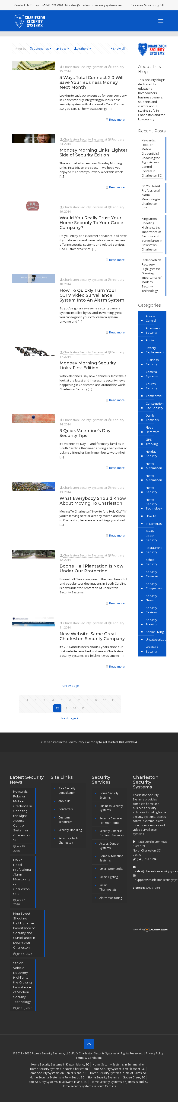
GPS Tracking (152, 441)
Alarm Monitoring (110, 898)
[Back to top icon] (89, 1044)
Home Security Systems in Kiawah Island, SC (60, 1064)
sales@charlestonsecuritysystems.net (96, 5)
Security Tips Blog (70, 830)
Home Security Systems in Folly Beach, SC (57, 1077)
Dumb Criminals (152, 417)
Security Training (151, 622)
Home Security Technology (154, 504)
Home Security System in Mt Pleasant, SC (118, 1069)
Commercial (154, 396)
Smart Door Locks (111, 868)
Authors (83, 48)
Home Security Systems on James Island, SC (120, 1082)
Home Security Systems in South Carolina (89, 1086)
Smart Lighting (108, 877)
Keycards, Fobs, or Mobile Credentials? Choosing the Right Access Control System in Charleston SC (152, 157)
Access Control (151, 318)
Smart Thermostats (108, 887)
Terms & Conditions (89, 1057)
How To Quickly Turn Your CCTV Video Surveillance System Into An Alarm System (92, 295)
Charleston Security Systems (83, 67)
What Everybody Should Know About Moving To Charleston (93, 501)
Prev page (71, 686)
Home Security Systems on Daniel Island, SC (57, 1073)
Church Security (151, 386)
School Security (151, 562)
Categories (41, 48)
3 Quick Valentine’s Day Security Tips (85, 433)
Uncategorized (156, 639)
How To (151, 516)
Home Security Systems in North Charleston (59, 1069)
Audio (150, 340)
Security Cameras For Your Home (111, 820)
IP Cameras (154, 524)
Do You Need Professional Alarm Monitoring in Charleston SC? (151, 197)
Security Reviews (152, 610)
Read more (117, 119)
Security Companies (154, 586)
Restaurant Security (154, 550)
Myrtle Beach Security (151, 535)
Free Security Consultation (66, 790)
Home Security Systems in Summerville (118, 1064)
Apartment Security (153, 330)
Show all (119, 48)
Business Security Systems (111, 808)
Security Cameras (152, 574)
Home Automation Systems (111, 858)
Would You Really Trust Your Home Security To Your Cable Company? (91, 222)
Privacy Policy (154, 1053)
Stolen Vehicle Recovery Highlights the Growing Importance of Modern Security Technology (152, 275)
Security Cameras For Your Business (111, 833)
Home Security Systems (108, 795)
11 (113, 700)
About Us (64, 801)
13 (65, 708)
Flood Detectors (152, 429)
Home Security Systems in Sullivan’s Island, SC (57, 1082)
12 (57, 708)
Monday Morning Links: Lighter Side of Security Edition (93, 153)
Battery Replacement (155, 350)
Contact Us (65, 809)
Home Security (151, 489)
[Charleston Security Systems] (29, 20)
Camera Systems (152, 374)
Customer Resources (65, 819)
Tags (63, 48)
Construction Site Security (155, 405)
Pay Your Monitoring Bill (147, 5)
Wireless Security (152, 649)
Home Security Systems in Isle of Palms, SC (118, 1073)
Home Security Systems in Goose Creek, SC (116, 1077)
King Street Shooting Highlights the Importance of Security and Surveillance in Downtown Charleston (152, 234)
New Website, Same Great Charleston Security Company (92, 636)
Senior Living (155, 632)
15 (83, 708)
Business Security (152, 362)
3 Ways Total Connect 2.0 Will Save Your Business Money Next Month (91, 82)
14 (74, 708)
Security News (151, 598)
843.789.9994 (54, 5)
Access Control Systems (109, 846)
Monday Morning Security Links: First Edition (88, 365)
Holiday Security (151, 453)
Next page (68, 718)
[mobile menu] (161, 21)
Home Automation (154, 465)
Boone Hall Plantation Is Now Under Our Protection (91, 569)
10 (104, 700)
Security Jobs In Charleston (68, 840)
